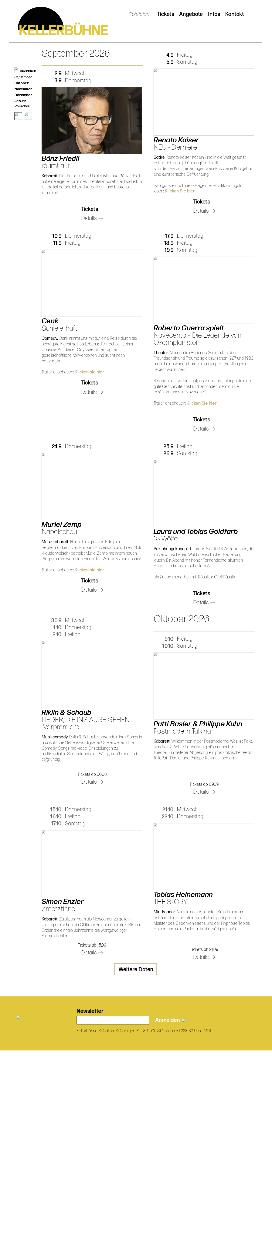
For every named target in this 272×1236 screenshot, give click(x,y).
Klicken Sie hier (179, 191)
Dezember (23, 95)
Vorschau (22, 106)
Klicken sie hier (89, 372)
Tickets (165, 14)
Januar (20, 101)
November (23, 89)
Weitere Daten (136, 969)
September (23, 77)
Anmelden (168, 1020)
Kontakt (234, 14)
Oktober (21, 83)
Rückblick (28, 71)
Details (89, 218)
